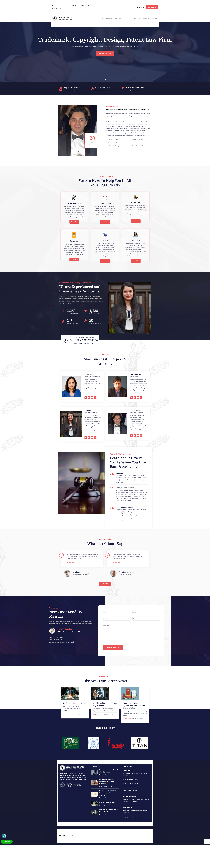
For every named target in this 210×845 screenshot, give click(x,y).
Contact (146, 18)
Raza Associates (115, 835)
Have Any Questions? (65, 629)
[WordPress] (95, 397)
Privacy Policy (125, 835)
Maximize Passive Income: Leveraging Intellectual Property (107, 793)
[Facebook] (85, 397)
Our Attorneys (130, 18)
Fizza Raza (88, 410)
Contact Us (148, 835)
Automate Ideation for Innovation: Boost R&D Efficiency (106, 781)
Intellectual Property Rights (74, 703)
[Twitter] (89, 397)
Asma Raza (88, 375)
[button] (103, 79)
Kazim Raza (135, 410)
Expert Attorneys (72, 87)
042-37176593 (57, 8)
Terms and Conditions (137, 835)
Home (101, 18)
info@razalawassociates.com (62, 6)
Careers (155, 18)
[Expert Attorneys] (61, 89)
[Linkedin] (92, 397)
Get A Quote (152, 7)
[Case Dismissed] (92, 89)
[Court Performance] (123, 89)
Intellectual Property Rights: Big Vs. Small (105, 704)
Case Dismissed (102, 87)
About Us (108, 18)
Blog (139, 18)
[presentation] (2, 52)
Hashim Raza (135, 375)
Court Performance (135, 87)
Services (118, 18)
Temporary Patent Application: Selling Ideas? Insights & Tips (134, 705)
